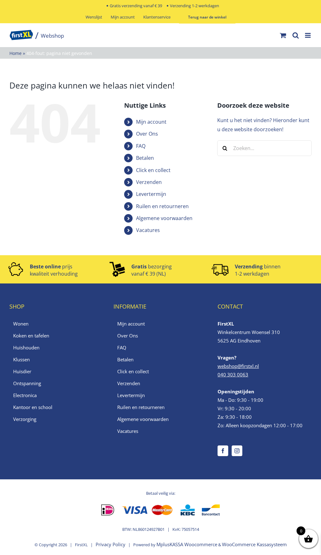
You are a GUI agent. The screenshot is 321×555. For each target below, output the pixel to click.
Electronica (25, 395)
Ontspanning (27, 383)
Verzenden (149, 182)
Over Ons (147, 133)
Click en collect (153, 170)
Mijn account (151, 121)
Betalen (145, 157)
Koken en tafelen (31, 335)
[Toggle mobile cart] (283, 35)
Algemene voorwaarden (164, 218)
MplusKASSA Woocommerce (186, 544)
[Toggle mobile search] (295, 35)
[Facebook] (223, 450)
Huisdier (22, 371)
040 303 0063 (233, 374)
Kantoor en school (32, 407)
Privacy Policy (110, 544)
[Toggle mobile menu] (308, 35)
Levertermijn (151, 194)
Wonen (21, 324)
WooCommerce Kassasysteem (254, 544)
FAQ (140, 146)
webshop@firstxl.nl (238, 366)
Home (15, 53)
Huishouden (26, 347)
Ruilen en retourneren (162, 206)
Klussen (21, 359)
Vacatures (148, 230)
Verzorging (24, 419)
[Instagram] (237, 450)
